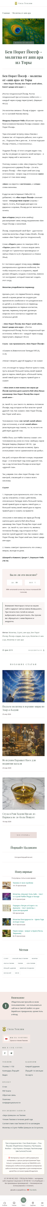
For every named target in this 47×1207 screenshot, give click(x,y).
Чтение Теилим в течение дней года (17, 1119)
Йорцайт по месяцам (34, 1071)
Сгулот (19, 632)
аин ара (26, 632)
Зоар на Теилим (9, 963)
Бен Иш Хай (7, 973)
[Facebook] (4, 1053)
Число (17, 973)
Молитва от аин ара (21, 13)
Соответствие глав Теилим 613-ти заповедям (21, 1123)
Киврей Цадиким (32, 1066)
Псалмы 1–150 (8, 1066)
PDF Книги (6, 1091)
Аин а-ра (25, 636)
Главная (6, 13)
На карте (29, 1075)
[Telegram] (11, 1053)
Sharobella (33, 1190)
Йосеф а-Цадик (15, 636)
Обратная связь (9, 1095)
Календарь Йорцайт (10, 1071)
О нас (4, 1087)
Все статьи (23, 835)
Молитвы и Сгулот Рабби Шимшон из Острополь (22, 1127)
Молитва (12, 632)
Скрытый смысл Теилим (20, 958)
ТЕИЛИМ (20, 963)
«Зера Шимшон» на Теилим (13, 1115)
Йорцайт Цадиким (10, 968)
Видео (4, 1075)
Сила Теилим (31, 963)
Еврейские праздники (27, 968)
